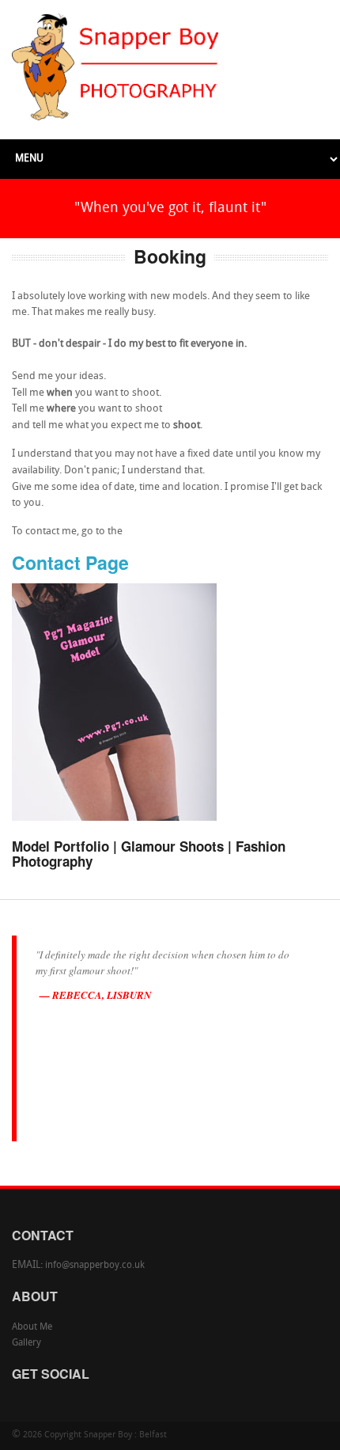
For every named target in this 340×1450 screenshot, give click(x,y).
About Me (32, 1327)
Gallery (26, 1343)
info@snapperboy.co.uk (95, 1265)
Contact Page (70, 562)
